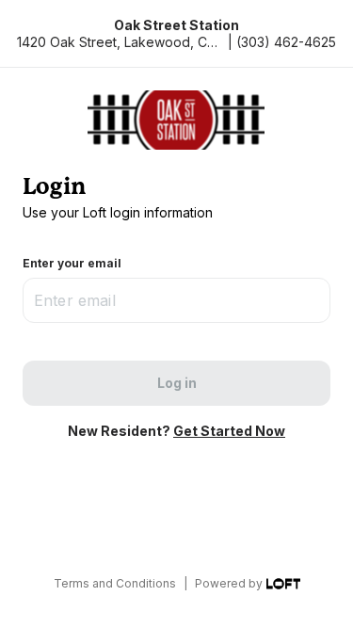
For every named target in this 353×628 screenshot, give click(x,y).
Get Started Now (229, 431)
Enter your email (72, 263)
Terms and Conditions (115, 583)
